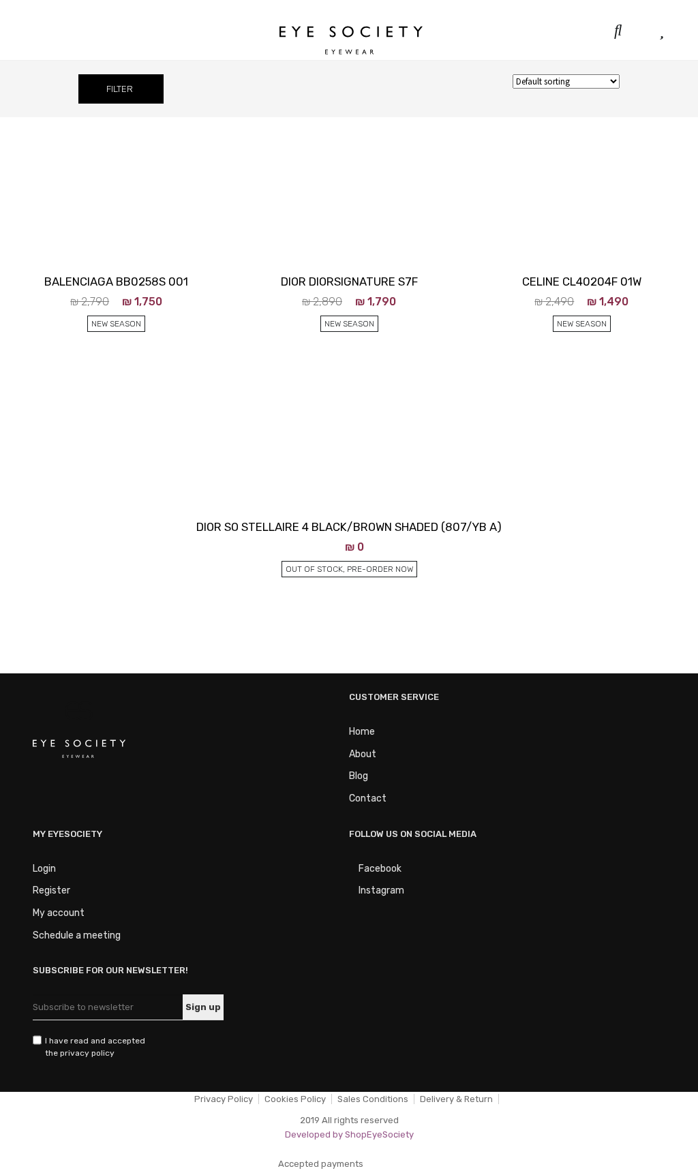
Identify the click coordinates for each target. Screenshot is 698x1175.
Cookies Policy (295, 1099)
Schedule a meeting (77, 935)
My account (59, 913)
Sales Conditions (372, 1099)
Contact (367, 798)
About (362, 754)
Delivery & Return (456, 1099)
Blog (358, 776)
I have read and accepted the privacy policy (95, 1047)
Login (44, 868)
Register (51, 890)
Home (362, 731)
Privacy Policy (223, 1099)
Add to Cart (107, 400)
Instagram (380, 890)
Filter (119, 89)
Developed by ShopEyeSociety (349, 1134)
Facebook (378, 868)
